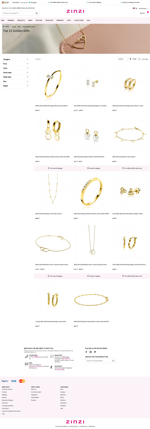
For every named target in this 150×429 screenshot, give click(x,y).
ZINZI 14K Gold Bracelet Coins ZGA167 (123, 157)
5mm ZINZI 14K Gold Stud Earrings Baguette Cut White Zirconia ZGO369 (90, 106)
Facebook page (59, 369)
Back (7, 26)
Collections (78, 20)
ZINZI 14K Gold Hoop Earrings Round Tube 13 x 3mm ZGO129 (127, 106)
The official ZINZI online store (59, 2)
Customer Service (7, 389)
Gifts (69, 20)
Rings (30, 20)
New (2, 20)
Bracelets (21, 20)
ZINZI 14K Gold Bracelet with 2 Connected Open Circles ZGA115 (51, 264)
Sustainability (35, 397)
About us (33, 389)
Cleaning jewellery (7, 405)
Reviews (33, 400)
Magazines (34, 395)
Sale (88, 20)
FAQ (3, 414)
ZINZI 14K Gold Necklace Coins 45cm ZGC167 (48, 213)
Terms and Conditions (61, 426)
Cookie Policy (83, 426)
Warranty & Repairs (7, 400)
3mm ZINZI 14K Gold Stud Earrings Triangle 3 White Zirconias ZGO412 (127, 214)
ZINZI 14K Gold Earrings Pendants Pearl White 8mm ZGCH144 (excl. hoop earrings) (89, 157)
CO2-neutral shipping (94, 2)
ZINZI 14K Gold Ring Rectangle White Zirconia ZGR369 (51, 106)
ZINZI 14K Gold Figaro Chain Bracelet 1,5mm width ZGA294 (91, 321)
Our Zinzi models (36, 392)
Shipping (4, 395)
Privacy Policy (73, 426)
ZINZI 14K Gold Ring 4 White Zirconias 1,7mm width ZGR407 (91, 213)
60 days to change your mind (130, 2)
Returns (4, 397)
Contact (4, 392)
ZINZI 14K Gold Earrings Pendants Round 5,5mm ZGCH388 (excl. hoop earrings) (52, 157)
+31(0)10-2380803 (16, 8)
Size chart (5, 403)
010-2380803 (35, 357)
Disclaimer (92, 426)
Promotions (5, 408)
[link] (143, 8)
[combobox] (20, 13)
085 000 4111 (31, 8)
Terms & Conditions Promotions (11, 411)
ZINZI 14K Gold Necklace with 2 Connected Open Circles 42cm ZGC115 (90, 264)
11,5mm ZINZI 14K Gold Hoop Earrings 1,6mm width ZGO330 (50, 321)
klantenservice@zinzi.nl (36, 366)
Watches (39, 20)
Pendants (60, 20)
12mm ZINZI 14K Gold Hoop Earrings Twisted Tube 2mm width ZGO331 (128, 264)
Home (14, 27)
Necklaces (49, 20)
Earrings (11, 20)
